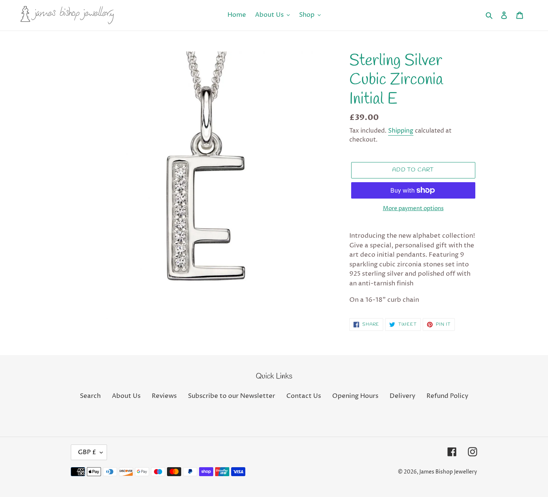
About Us (126, 396)
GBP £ (87, 452)
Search (90, 396)
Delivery (402, 396)
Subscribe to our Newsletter (231, 396)
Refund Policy (447, 396)
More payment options (413, 208)
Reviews (164, 396)
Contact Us (303, 396)
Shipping (400, 131)
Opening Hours (355, 396)
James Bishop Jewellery (448, 471)
